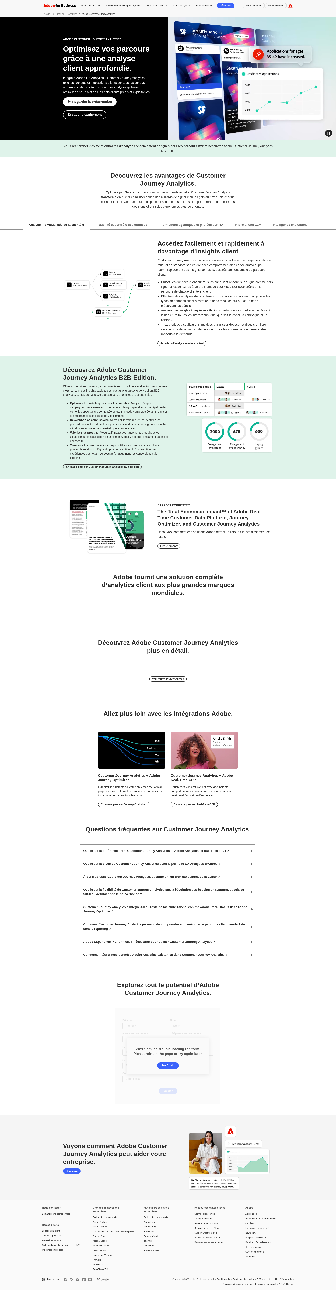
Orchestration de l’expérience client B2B (61, 1245)
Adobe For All (251, 1256)
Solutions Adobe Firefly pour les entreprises (113, 1231)
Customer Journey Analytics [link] (123, 5)
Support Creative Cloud (205, 1233)
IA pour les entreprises (52, 1250)
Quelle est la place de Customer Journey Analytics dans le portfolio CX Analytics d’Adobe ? (151, 864)
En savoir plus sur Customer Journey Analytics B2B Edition (102, 466)
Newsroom (250, 1233)
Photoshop (149, 1245)
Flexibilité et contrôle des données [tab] (121, 225)
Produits (60, 14)
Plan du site (287, 1279)
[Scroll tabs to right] (333, 224)
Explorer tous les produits (105, 1217)
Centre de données (254, 1252)
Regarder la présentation (92, 102)
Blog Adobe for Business (206, 1223)
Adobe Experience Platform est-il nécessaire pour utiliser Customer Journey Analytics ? (149, 942)
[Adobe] (290, 5)
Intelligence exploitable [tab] (290, 225)
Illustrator (148, 1241)
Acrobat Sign (99, 1236)
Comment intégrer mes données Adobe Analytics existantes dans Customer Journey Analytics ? (155, 954)
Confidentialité (223, 1279)
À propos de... (251, 1214)
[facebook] (65, 1279)
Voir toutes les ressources (168, 678)
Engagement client (51, 1231)
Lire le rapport (169, 545)
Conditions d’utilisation (243, 1279)
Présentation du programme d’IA (260, 1218)
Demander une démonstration (56, 1214)
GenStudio (98, 1264)
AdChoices (289, 1284)
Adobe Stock (150, 1231)
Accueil (47, 14)
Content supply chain (52, 1235)
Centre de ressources (204, 1214)
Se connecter (254, 5)
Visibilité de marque (51, 1240)
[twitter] (77, 1279)
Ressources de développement (209, 1242)
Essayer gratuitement (85, 114)
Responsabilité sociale (256, 1237)
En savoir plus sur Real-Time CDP (194, 804)
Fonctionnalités (155, 5)
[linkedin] (84, 1279)
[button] (329, 133)
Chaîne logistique (253, 1247)
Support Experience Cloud (207, 1228)
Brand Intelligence (101, 1245)
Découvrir (226, 5)
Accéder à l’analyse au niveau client (182, 343)
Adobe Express (100, 1227)
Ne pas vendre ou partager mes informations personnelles (250, 1284)
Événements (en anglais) (257, 1228)
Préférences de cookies (268, 1279)
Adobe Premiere (151, 1250)
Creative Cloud (100, 1250)
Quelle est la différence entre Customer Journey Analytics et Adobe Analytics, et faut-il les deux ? (156, 851)
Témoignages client (203, 1218)
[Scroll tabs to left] (3, 224)
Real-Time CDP (100, 1269)
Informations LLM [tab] (248, 225)
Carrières (249, 1223)
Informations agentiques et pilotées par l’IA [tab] (191, 225)
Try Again (168, 1065)
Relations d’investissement (258, 1242)
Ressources (202, 5)
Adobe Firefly (150, 1227)
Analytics (72, 14)
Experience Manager (103, 1255)
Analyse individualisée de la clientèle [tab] (56, 225)
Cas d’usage (180, 5)
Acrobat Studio (100, 1241)
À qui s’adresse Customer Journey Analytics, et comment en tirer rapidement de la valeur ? (151, 877)
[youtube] (90, 1279)
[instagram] (71, 1279)
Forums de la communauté (207, 1237)
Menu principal (89, 5)
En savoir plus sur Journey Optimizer (123, 804)
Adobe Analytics (100, 1222)
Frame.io (97, 1260)
